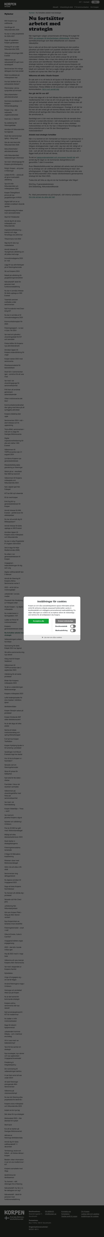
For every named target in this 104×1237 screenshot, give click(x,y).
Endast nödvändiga (65, 621)
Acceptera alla (38, 621)
